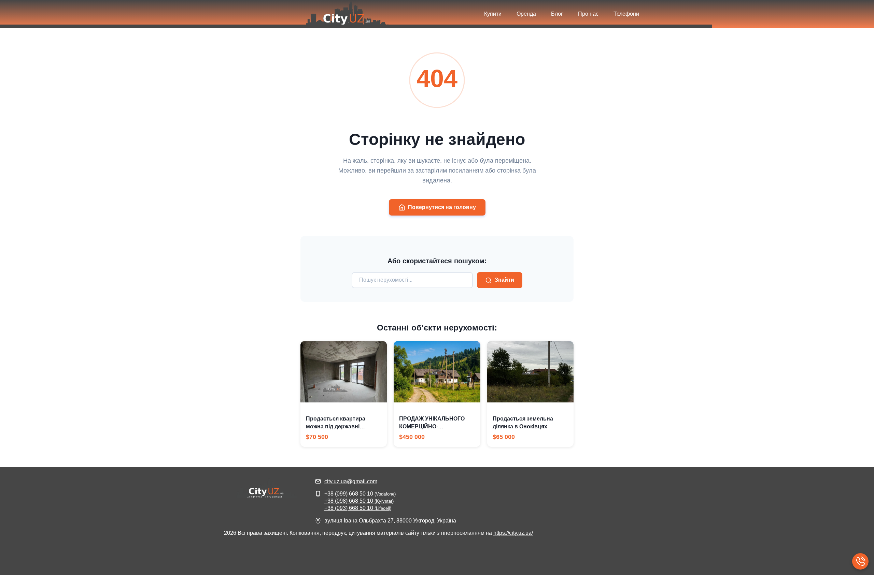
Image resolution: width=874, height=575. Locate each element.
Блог (557, 14)
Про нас (588, 14)
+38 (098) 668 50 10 (359, 501)
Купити (493, 14)
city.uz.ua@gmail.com (350, 481)
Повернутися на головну (442, 207)
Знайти (504, 280)
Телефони (626, 14)
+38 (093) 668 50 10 (357, 508)
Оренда (526, 14)
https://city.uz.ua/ (513, 533)
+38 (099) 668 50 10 (360, 494)
